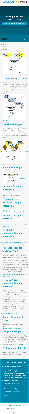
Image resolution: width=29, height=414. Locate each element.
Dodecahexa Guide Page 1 (12, 383)
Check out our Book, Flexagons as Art (14, 23)
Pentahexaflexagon (12, 167)
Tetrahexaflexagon (12, 124)
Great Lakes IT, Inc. (18, 408)
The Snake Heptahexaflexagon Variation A (12, 233)
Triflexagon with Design (15, 348)
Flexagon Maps (17, 405)
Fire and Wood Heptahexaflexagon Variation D (12, 283)
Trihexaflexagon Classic (15, 78)
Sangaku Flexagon (12, 331)
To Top (14, 412)
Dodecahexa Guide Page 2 (12, 391)
